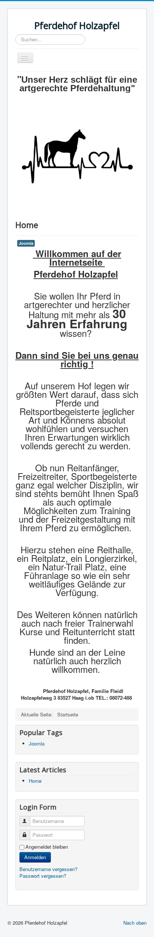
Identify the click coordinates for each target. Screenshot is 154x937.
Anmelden (35, 857)
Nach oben (135, 922)
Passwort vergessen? (42, 875)
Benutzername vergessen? (48, 869)
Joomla (26, 243)
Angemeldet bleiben (46, 846)
